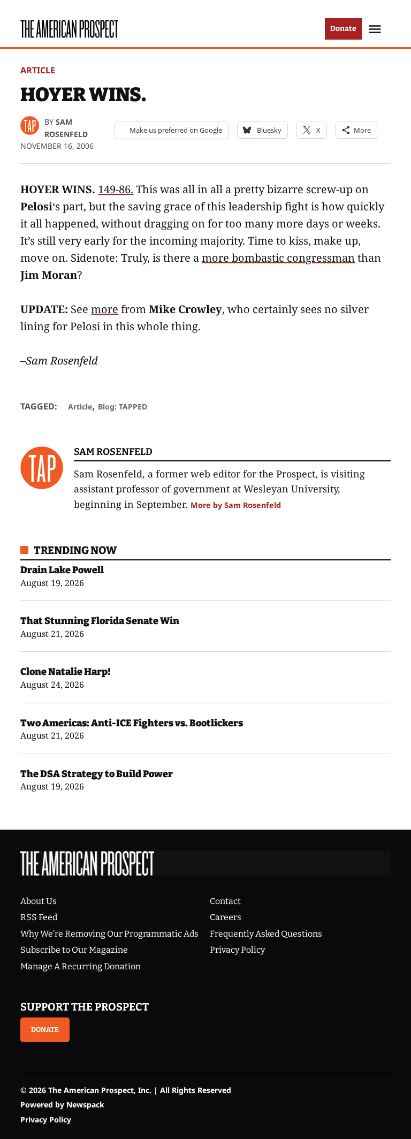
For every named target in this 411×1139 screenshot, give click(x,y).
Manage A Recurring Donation (80, 966)
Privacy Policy (237, 950)
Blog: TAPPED (122, 406)
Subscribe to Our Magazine (74, 950)
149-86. (115, 189)
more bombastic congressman (278, 257)
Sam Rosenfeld (113, 452)
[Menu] (376, 29)
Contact (225, 901)
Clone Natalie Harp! (65, 672)
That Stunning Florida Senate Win (99, 621)
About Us (38, 901)
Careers (225, 917)
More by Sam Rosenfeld (236, 505)
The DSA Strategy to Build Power (96, 774)
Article (37, 70)
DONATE (45, 1030)
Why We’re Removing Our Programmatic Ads (109, 934)
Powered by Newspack (62, 1104)
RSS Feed (38, 917)
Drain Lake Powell (62, 570)
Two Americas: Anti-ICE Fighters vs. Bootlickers (131, 723)
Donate (343, 28)
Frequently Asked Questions (266, 934)
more (104, 309)
